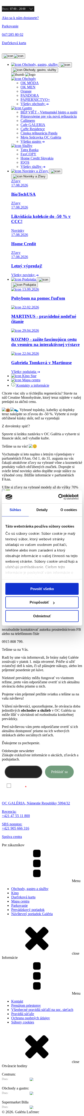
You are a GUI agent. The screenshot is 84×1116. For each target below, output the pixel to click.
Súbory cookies (22, 1022)
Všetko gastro (31, 141)
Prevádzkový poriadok (28, 910)
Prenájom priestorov (26, 1005)
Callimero (28, 121)
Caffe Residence (33, 129)
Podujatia (29, 284)
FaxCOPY (28, 154)
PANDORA (30, 95)
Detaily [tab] (42, 510)
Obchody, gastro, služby (39, 70)
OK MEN (28, 87)
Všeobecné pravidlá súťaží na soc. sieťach (42, 1010)
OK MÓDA (30, 83)
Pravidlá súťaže (22, 1014)
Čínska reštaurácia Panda (39, 133)
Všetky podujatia (24, 372)
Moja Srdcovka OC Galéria (41, 137)
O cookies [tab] (68, 510)
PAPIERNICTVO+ (35, 100)
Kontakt (17, 1001)
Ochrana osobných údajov (30, 1018)
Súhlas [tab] (15, 510)
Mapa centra (20, 901)
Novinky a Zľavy (34, 176)
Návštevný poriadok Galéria (32, 914)
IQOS (25, 162)
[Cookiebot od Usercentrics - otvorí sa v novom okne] (59, 497)
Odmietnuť (42, 616)
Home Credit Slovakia (37, 158)
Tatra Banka (29, 150)
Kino (15, 893)
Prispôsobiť (39, 602)
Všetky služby (31, 167)
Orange (26, 91)
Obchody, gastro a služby (30, 889)
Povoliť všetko (42, 589)
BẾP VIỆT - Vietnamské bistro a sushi (49, 112)
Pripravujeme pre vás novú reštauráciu (49, 116)
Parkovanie (19, 905)
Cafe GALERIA (33, 125)
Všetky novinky (23, 275)
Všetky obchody (33, 104)
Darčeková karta (23, 897)
